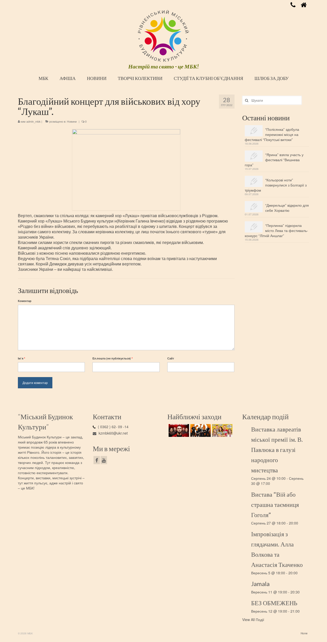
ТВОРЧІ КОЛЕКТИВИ (140, 78)
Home (304, 633)
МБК (43, 78)
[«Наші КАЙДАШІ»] (221, 430)
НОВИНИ (97, 78)
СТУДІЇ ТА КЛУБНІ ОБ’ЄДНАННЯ (208, 78)
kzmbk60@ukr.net (113, 433)
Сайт (170, 358)
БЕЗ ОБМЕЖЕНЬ (274, 602)
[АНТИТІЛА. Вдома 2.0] (178, 430)
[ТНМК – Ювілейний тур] (200, 430)
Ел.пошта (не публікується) (112, 358)
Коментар (24, 301)
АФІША (68, 78)
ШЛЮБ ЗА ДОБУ (271, 78)
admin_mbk (33, 121)
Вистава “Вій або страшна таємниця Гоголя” (275, 504)
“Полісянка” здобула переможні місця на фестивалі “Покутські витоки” (272, 134)
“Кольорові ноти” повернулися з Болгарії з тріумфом (276, 185)
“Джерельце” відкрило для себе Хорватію (287, 208)
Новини (72, 121)
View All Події (253, 619)
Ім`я (21, 358)
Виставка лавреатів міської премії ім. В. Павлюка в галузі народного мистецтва (277, 449)
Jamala (260, 583)
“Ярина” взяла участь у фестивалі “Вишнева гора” (274, 159)
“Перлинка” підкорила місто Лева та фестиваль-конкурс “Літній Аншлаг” (276, 230)
